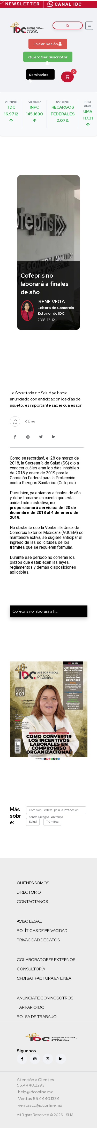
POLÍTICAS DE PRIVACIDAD (42, 930)
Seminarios (38, 74)
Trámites (52, 822)
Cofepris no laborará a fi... (35, 611)
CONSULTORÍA (31, 969)
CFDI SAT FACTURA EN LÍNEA (44, 978)
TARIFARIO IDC (30, 1007)
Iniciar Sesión (46, 43)
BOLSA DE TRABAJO (37, 1016)
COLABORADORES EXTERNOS (46, 959)
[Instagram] (35, 1059)
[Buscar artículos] (68, 25)
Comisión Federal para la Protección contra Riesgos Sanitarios (54, 811)
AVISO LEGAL (29, 921)
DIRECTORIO (29, 892)
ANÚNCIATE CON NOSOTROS (45, 998)
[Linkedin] (61, 1059)
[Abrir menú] (89, 26)
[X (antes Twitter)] (48, 1059)
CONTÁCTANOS (32, 901)
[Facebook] (22, 1059)
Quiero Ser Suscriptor (48, 57)
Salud (33, 822)
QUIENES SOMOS (33, 883)
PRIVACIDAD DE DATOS (38, 940)
